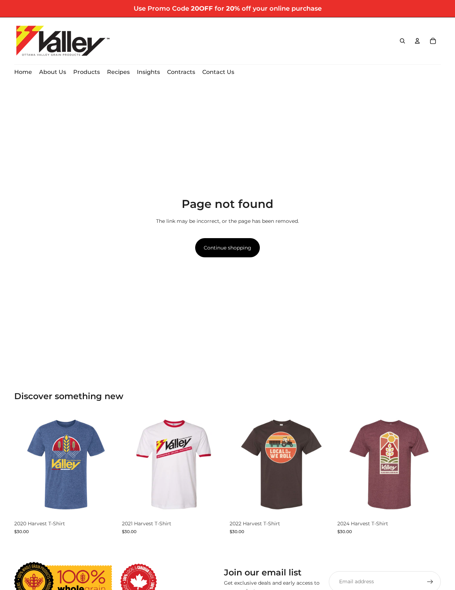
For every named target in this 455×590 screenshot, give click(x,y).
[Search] (402, 41)
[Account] (417, 41)
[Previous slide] (132, 465)
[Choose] (106, 505)
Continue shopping (227, 248)
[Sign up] (430, 581)
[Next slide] (214, 465)
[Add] (214, 505)
